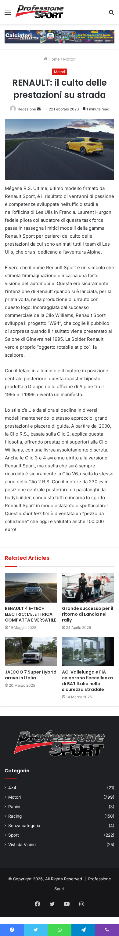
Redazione (27, 109)
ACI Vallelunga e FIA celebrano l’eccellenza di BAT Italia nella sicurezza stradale (87, 681)
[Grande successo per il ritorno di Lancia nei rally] (88, 587)
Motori (69, 59)
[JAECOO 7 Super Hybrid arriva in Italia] (31, 651)
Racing (15, 816)
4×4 (12, 787)
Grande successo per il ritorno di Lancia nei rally (87, 614)
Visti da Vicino (22, 844)
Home (53, 59)
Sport (13, 835)
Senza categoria (24, 825)
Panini (14, 806)
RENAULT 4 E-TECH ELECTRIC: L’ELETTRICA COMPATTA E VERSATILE (30, 614)
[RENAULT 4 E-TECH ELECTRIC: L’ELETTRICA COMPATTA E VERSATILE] (31, 587)
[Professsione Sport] (39, 12)
